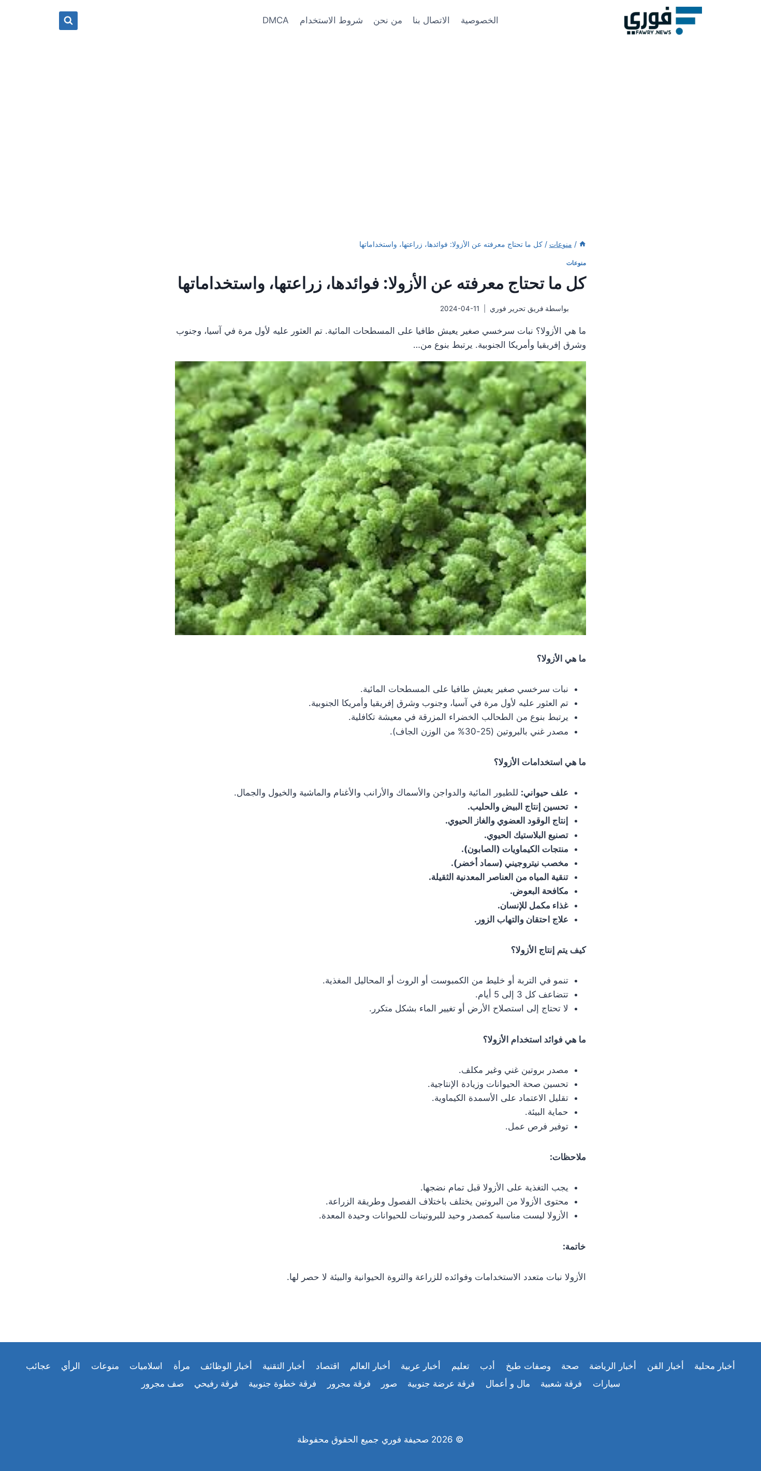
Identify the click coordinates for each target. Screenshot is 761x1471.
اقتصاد (328, 1366)
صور (389, 1383)
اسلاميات (146, 1366)
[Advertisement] (380, 119)
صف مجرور (162, 1383)
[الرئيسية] (582, 244)
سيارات (606, 1383)
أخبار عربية (421, 1366)
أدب (487, 1366)
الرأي (70, 1366)
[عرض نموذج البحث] (68, 20)
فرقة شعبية (561, 1383)
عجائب (38, 1366)
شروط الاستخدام (331, 20)
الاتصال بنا (431, 20)
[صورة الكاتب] (579, 308)
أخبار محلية (714, 1366)
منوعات (576, 263)
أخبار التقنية (283, 1366)
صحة (570, 1366)
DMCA (275, 20)
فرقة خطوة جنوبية (282, 1383)
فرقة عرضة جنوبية (441, 1383)
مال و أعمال (508, 1383)
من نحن (387, 20)
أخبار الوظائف (226, 1366)
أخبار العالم (370, 1366)
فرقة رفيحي (216, 1383)
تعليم (460, 1366)
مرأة (181, 1366)
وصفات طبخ (528, 1366)
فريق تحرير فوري (517, 308)
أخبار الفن (665, 1366)
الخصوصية (480, 20)
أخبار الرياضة (612, 1366)
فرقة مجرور (349, 1383)
